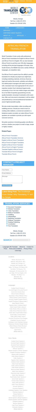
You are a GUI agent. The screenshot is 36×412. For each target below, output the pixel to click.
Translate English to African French (12, 149)
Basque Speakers (17, 394)
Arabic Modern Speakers (18, 367)
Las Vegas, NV (13, 273)
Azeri (16, 322)
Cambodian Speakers (17, 407)
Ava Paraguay (24, 318)
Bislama (15, 326)
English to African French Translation (13, 140)
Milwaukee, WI (17, 276)
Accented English (13, 290)
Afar (23, 292)
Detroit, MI (24, 267)
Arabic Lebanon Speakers (17, 365)
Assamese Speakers (18, 388)
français (22, 0)
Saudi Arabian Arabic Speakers (17, 377)
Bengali (21, 324)
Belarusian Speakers (18, 395)
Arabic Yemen (21, 316)
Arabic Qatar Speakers (17, 375)
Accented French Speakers (17, 345)
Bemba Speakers (13, 397)
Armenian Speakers (17, 386)
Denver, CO (18, 267)
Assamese (17, 318)
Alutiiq (11, 297)
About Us (22, 247)
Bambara (20, 322)
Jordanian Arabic (22, 305)
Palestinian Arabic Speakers (18, 373)
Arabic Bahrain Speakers (18, 356)
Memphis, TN (14, 274)
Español (16, 0)
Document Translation (14, 207)
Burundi (23, 327)
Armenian (11, 318)
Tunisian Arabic (21, 314)
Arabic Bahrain (15, 303)
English (11, 0)
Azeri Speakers (23, 390)
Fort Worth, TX (14, 269)
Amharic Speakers (23, 350)
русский (5, 2)
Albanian (21, 295)
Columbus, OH (21, 265)
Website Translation (14, 209)
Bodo (20, 326)
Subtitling (11, 214)
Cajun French (17, 329)
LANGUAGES (20, 28)
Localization (11, 224)
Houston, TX (22, 269)
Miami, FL (21, 274)
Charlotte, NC (14, 263)
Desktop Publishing (14, 222)
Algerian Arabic (23, 301)
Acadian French (15, 288)
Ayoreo (23, 320)
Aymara (19, 320)
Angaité (16, 299)
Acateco (22, 288)
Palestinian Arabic (21, 310)
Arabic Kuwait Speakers (18, 363)
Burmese (18, 327)
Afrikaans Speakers (17, 348)
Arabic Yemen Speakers (18, 384)
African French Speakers (18, 346)
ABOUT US (6, 35)
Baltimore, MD (14, 261)
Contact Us (30, 247)
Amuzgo (11, 299)
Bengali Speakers (22, 397)
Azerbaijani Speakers (14, 390)
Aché (12, 292)
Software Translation (14, 220)
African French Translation (9, 135)
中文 (13, 2)
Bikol (11, 326)
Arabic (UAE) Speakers (17, 382)
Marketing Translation (14, 218)
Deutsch (5, 0)
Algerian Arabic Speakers (18, 354)
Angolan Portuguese (13, 301)
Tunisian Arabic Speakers (17, 380)
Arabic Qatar (12, 312)
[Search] (19, 240)
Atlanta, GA (14, 259)
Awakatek (13, 320)
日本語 (16, 2)
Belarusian (11, 324)
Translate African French (9, 154)
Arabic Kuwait (13, 307)
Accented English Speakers (17, 343)
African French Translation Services (12, 138)
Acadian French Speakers (17, 341)
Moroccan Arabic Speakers (17, 369)
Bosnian (24, 326)
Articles (20, 35)
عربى (10, 2)
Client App (18, 250)
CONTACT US (7, 38)
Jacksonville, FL (22, 271)
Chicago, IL (21, 263)
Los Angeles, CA (22, 273)
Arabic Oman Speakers (17, 371)
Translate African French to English (12, 151)
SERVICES (6, 30)
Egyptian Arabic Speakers (17, 360)
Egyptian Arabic (13, 305)
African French (14, 293)
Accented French (22, 290)
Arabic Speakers (18, 358)
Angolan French (22, 299)
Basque (25, 322)
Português (29, 0)
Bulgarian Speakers (18, 401)
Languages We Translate (10, 247)
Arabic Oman (13, 310)
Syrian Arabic (13, 314)
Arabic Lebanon (21, 307)
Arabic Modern (13, 309)
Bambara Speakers (18, 392)
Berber (26, 324)
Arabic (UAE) (14, 316)
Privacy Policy (28, 248)
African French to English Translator (12, 147)
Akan (17, 295)
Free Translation (13, 226)
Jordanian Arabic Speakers (17, 362)
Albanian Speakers (13, 350)
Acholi (19, 292)
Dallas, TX (11, 267)
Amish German (22, 297)
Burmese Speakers (17, 403)
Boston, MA (22, 261)
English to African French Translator (12, 145)
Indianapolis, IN (13, 271)
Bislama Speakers (13, 399)
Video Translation (13, 211)
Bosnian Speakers (23, 399)
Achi (16, 292)
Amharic (16, 297)
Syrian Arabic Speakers (17, 379)
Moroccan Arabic (22, 309)
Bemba (17, 324)
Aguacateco (12, 295)
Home (7, 28)
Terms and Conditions (15, 248)
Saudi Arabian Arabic (21, 312)
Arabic (21, 303)
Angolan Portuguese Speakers (18, 352)
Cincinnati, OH (13, 265)
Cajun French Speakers (17, 405)
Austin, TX (21, 259)
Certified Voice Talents (12, 33)
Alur (25, 295)
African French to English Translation (13, 142)
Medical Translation (14, 212)
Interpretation (12, 216)
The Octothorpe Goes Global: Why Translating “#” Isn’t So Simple (17, 194)
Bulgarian (12, 327)
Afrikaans (21, 293)
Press (5, 248)
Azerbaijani (11, 322)
